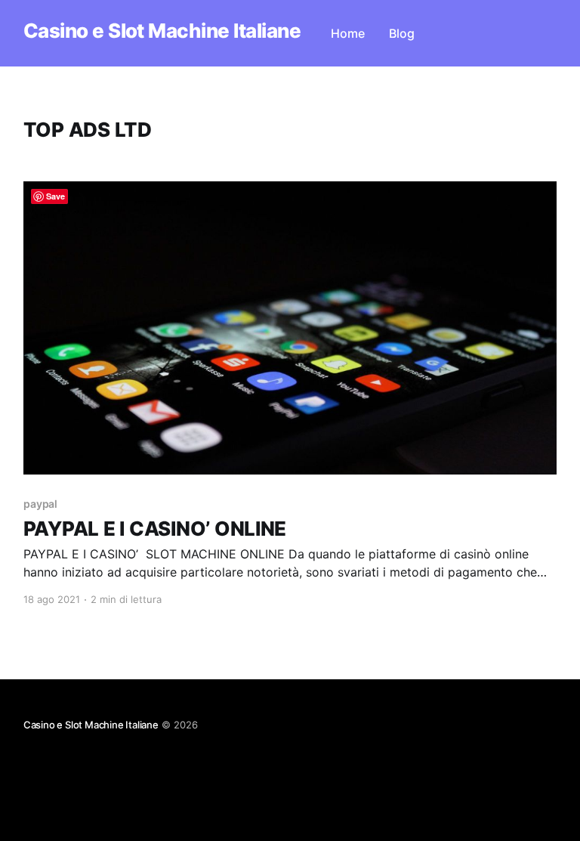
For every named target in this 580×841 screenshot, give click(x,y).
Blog (402, 33)
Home (348, 33)
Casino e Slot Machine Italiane (162, 31)
